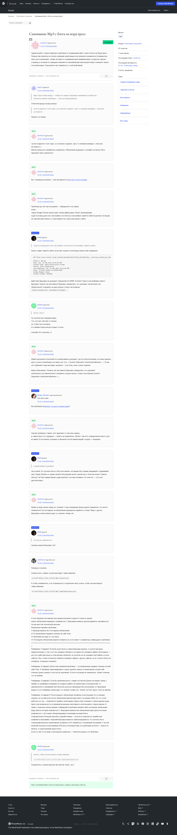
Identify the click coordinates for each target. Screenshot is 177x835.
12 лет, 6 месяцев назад (48, 46)
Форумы (11, 10)
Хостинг (11, 811)
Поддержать (111, 811)
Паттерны (44, 814)
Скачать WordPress (165, 3)
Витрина (44, 805)
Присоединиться (112, 805)
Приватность (12, 814)
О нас (10, 805)
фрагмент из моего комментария (56, 406)
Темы (43, 808)
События (109, 808)
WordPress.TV (79, 814)
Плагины (44, 811)
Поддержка (77, 808)
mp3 (120, 36)
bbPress (142, 811)
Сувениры (110, 814)
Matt (140, 808)
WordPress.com (144, 805)
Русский (30, 824)
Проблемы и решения (24, 16)
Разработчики (78, 811)
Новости (11, 808)
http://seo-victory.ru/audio (77, 180)
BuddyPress (143, 814)
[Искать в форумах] (30, 22)
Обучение (76, 805)
